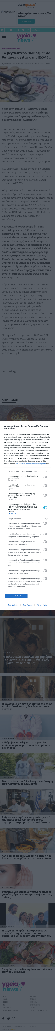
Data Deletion (13, 605)
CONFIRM (16, 596)
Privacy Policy (42, 605)
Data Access (27, 605)
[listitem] (27, 471)
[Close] (50, 426)
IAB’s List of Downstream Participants (30, 464)
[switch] (45, 477)
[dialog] (27, 515)
